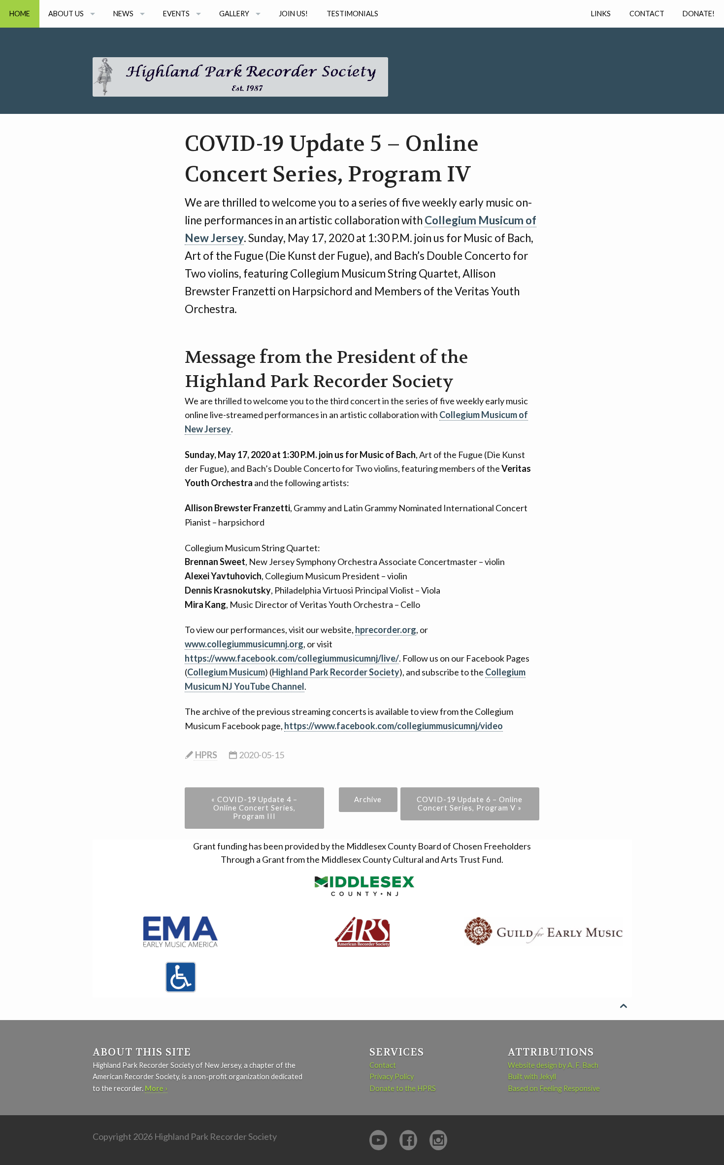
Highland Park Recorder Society (335, 672)
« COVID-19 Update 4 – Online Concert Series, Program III (254, 807)
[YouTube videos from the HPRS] (378, 1140)
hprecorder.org (385, 629)
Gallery (234, 13)
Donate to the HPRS (402, 1088)
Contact (646, 13)
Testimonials (352, 13)
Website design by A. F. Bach (553, 1065)
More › (156, 1088)
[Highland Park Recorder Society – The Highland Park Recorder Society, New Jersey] (240, 61)
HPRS (205, 754)
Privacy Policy (391, 1076)
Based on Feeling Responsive (554, 1088)
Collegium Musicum (226, 672)
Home (19, 13)
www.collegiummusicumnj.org (244, 643)
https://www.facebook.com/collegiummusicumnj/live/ (292, 658)
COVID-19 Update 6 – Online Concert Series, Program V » (470, 803)
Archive (368, 799)
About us (66, 13)
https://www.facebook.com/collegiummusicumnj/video (393, 725)
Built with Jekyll (532, 1076)
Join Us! (293, 13)
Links (601, 13)
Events (176, 13)
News (123, 13)
